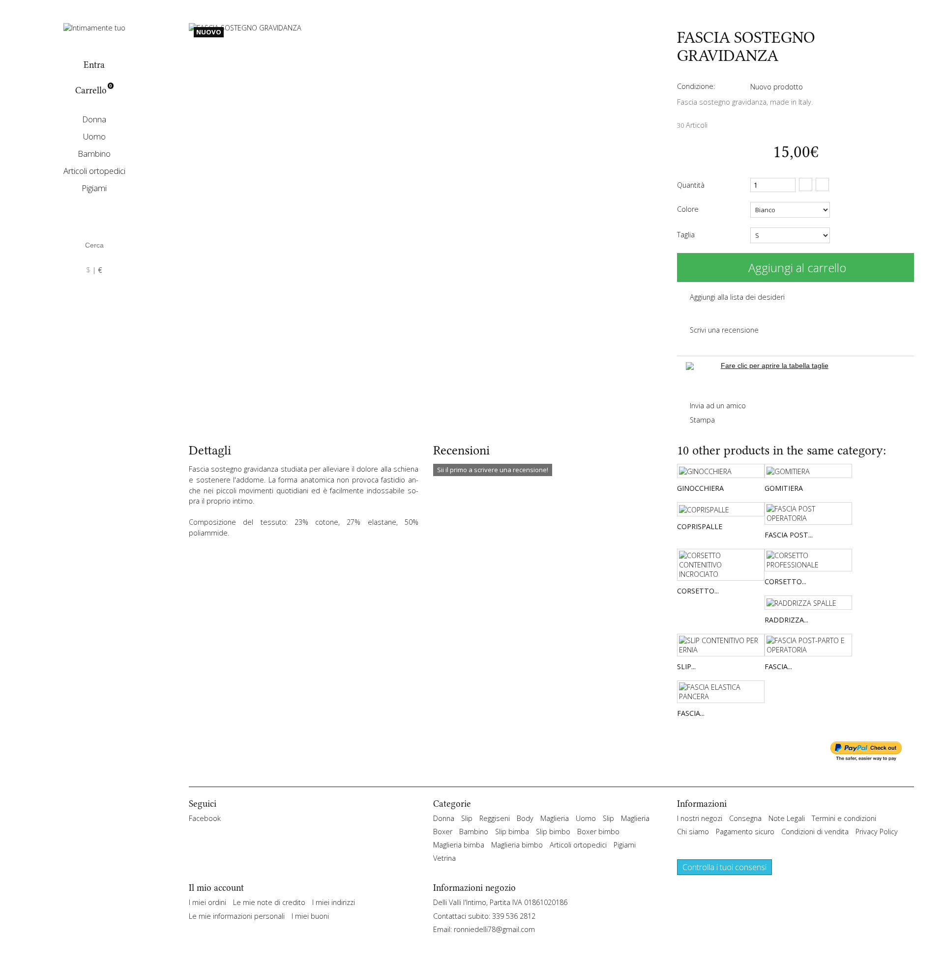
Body (525, 818)
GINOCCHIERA (700, 488)
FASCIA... (778, 666)
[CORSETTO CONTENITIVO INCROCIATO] (721, 565)
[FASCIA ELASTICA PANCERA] (721, 691)
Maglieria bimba (458, 844)
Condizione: (696, 86)
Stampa (701, 419)
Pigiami (94, 188)
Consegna (745, 818)
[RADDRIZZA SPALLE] (808, 602)
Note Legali (786, 818)
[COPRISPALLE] (721, 509)
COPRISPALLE (699, 526)
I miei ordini (207, 902)
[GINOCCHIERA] (721, 471)
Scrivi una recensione (723, 330)
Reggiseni (494, 818)
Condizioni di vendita (815, 831)
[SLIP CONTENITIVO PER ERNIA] (721, 645)
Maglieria (554, 818)
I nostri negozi (699, 818)
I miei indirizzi (333, 902)
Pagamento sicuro (745, 831)
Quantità (691, 185)
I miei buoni (310, 916)
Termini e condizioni (844, 818)
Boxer (442, 831)
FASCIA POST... (789, 534)
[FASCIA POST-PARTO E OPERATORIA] (808, 645)
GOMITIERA (784, 488)
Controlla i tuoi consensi (724, 867)
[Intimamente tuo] (94, 26)
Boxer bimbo (598, 831)
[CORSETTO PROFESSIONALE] (808, 560)
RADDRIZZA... (786, 619)
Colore (689, 209)
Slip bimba (512, 831)
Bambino (94, 153)
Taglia (687, 234)
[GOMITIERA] (808, 471)
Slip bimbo (553, 831)
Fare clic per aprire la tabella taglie (774, 365)
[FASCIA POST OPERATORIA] (808, 513)
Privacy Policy (877, 831)
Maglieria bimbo (517, 844)
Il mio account (216, 887)
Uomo (94, 136)
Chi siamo (693, 831)
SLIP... (686, 666)
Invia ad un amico (717, 405)
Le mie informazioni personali (237, 916)
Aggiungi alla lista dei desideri (736, 297)
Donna (94, 119)
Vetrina (444, 858)
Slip (466, 818)
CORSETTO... (698, 590)
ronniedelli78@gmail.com (494, 929)
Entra (94, 64)
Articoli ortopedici (94, 170)
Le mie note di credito (269, 902)
